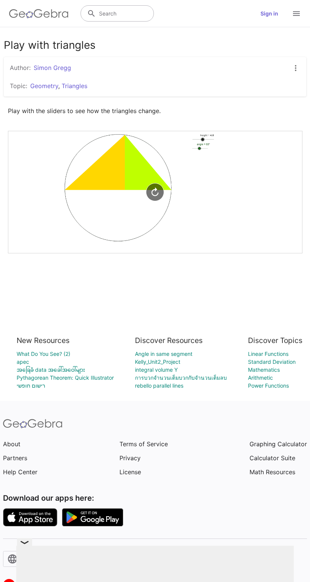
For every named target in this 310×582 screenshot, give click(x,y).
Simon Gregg (52, 67)
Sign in (269, 13)
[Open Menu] (296, 13)
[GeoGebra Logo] (38, 13)
